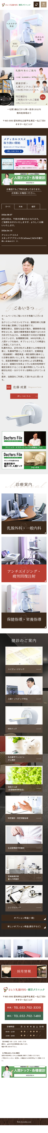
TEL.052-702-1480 (27, 1015)
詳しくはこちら (24, 396)
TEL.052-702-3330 (27, 1007)
